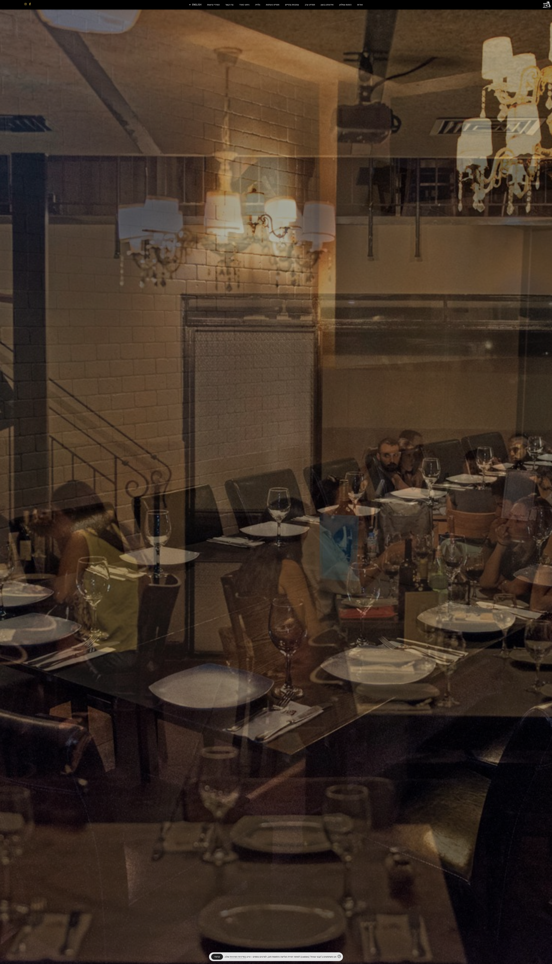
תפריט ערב (310, 4)
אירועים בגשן (327, 4)
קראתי (217, 957)
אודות (360, 4)
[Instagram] (25, 4)
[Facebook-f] (30, 4)
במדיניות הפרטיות (238, 957)
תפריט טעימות (272, 4)
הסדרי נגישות (213, 4)
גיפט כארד (244, 4)
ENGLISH (196, 4)
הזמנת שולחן (345, 4)
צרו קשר (229, 4)
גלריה (257, 4)
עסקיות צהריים (292, 4)
